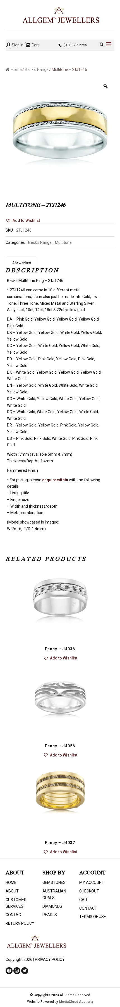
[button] (23, 220)
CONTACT (14, 914)
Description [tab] (21, 263)
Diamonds (52, 906)
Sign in (17, 45)
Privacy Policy (50, 959)
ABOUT (12, 891)
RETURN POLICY (20, 923)
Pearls (49, 914)
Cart (35, 45)
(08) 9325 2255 (75, 45)
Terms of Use (92, 916)
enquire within (55, 480)
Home (16, 69)
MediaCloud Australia (76, 1002)
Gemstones (54, 882)
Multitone (63, 242)
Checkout (89, 891)
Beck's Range (36, 69)
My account (91, 882)
